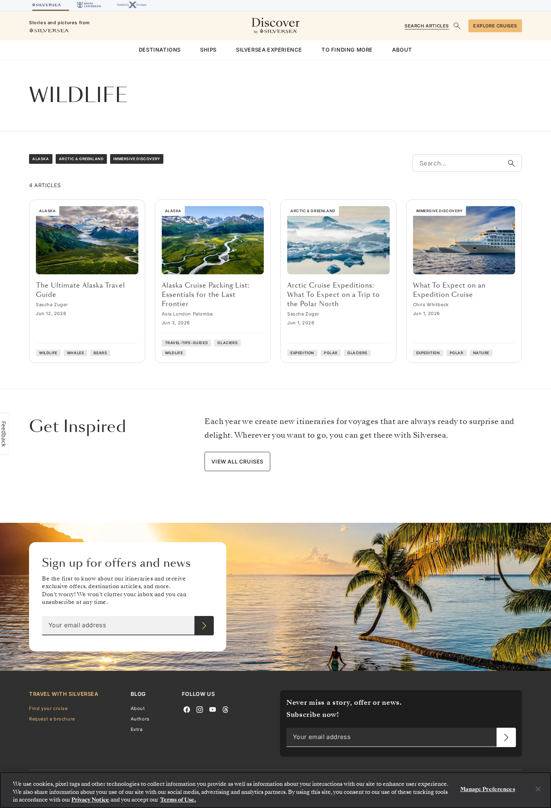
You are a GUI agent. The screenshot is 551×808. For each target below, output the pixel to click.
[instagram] (200, 709)
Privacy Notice (90, 800)
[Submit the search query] (511, 163)
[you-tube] (212, 709)
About (138, 708)
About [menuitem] (402, 49)
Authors (140, 718)
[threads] (225, 709)
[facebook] (187, 709)
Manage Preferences (487, 789)
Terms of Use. (178, 800)
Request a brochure (52, 718)
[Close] (538, 789)
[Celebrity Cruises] (131, 5)
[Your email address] (204, 625)
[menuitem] (160, 50)
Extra (137, 729)
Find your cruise (48, 708)
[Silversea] (50, 5)
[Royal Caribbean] (89, 5)
